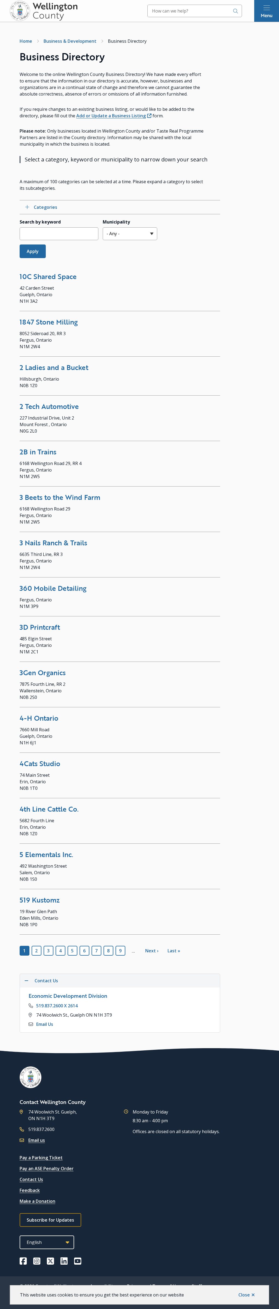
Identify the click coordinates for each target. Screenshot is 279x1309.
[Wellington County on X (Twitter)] (50, 1261)
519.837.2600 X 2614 (57, 1006)
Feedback (30, 1190)
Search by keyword (40, 222)
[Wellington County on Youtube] (77, 1261)
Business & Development (70, 41)
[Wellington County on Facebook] (23, 1261)
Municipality (116, 222)
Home (26, 41)
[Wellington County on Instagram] (36, 1261)
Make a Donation (37, 1201)
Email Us (44, 1024)
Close (244, 1295)
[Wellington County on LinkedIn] (64, 1261)
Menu (266, 15)
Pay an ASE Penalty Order (47, 1169)
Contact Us (31, 1179)
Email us (36, 1140)
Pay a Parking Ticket (41, 1158)
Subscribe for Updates (50, 1220)
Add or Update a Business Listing (111, 116)
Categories (45, 207)
